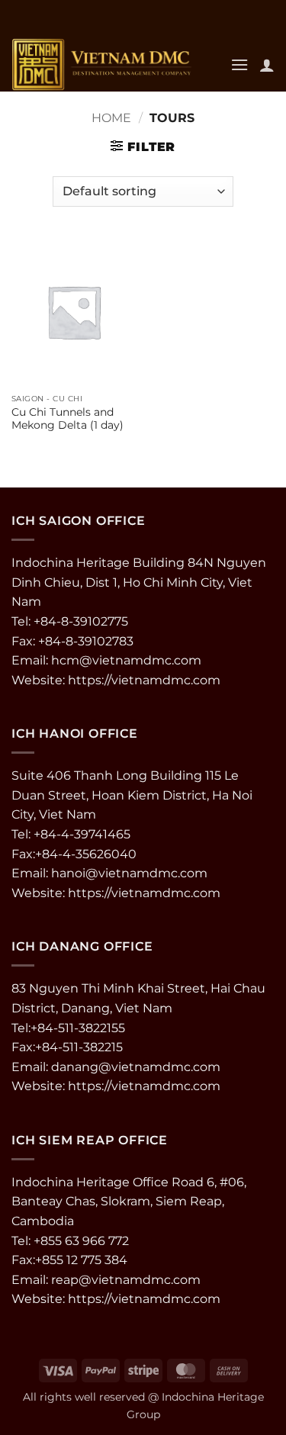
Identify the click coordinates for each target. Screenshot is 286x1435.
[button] (239, 64)
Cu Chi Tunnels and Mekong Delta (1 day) (67, 419)
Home (111, 118)
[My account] (267, 65)
